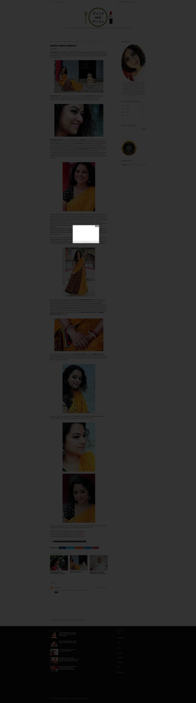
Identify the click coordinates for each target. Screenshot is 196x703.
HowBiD (87, 241)
